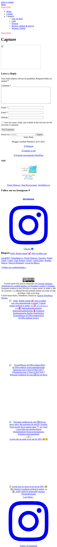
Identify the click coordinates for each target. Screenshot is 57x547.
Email (4, 112)
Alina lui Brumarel (16, 263)
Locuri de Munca (32, 263)
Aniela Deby (38, 260)
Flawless (42, 258)
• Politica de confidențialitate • (13, 267)
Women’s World (18, 28)
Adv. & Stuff (17, 19)
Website (4, 117)
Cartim (10, 260)
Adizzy (29, 260)
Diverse (15, 23)
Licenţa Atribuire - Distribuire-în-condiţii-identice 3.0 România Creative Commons (28, 284)
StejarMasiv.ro (44, 185)
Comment (6, 85)
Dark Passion (19, 260)
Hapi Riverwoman (29, 185)
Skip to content (7, 2)
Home (9, 11)
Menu (3, 4)
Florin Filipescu (13, 185)
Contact (9, 14)
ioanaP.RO (5, 258)
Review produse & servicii (23, 26)
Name (4, 107)
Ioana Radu (6, 7)
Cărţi (14, 21)
